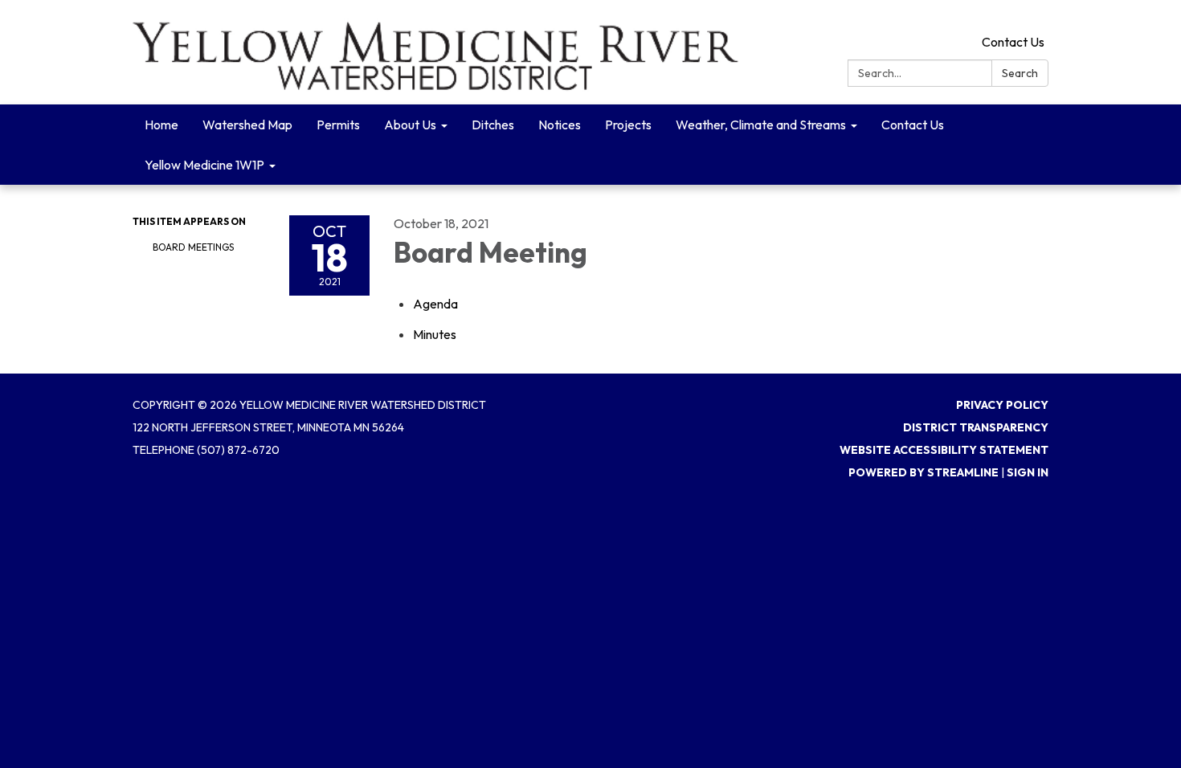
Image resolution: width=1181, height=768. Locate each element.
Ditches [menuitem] (493, 124)
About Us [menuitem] (410, 124)
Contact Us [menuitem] (912, 124)
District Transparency (975, 427)
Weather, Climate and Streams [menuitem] (761, 124)
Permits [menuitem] (338, 124)
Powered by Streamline (923, 472)
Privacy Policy (1002, 405)
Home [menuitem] (161, 124)
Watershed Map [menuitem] (247, 124)
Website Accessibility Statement (944, 450)
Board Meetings (193, 247)
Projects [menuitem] (628, 124)
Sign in (1027, 472)
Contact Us (1013, 42)
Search (1020, 73)
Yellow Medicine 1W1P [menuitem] (204, 165)
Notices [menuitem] (559, 124)
